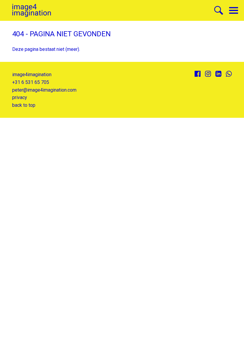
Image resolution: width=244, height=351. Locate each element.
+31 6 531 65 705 (30, 82)
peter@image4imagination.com (44, 90)
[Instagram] (208, 74)
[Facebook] (198, 74)
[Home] (31, 10)
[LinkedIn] (218, 74)
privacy (19, 97)
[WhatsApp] (229, 74)
